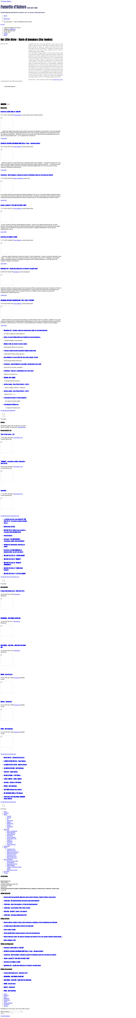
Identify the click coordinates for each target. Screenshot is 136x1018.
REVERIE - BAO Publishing (10, 786)
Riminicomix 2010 (12, 853)
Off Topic (9, 843)
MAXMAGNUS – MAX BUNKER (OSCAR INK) (10, 618)
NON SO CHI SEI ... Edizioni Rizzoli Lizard (14, 757)
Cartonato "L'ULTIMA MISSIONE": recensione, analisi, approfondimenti (14, 540)
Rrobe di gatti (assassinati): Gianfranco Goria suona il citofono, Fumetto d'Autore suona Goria (30, 897)
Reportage (10, 841)
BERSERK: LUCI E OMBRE (9, 377)
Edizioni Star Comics (58, 79)
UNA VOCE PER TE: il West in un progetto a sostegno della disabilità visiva (15, 531)
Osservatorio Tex (18, 437)
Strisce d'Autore (8, 859)
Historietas (10, 820)
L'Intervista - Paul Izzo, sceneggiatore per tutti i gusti (18, 371)
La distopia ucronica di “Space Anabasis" (15, 398)
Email (5, 35)
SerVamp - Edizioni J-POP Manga (12, 782)
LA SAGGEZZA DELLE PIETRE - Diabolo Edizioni (15, 765)
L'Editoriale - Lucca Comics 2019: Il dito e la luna (17, 908)
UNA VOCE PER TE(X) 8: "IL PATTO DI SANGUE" (15, 573)
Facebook (7, 1016)
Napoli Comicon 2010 (13, 852)
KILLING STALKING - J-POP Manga (12, 775)
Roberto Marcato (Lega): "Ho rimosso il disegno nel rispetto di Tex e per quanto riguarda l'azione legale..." (33, 937)
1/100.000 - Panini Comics (11, 772)
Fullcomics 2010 (11, 850)
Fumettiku (3, 490)
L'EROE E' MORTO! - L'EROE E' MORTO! (13, 779)
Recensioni (7, 19)
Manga (9, 822)
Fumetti (9, 816)
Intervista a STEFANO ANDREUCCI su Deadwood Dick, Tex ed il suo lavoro (13, 551)
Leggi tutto (4, 138)
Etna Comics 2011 (12, 858)
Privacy (6, 873)
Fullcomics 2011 (11, 855)
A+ (1, 24)
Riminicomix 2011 (12, 856)
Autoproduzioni (11, 832)
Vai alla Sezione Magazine (8, 410)
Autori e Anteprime (18, 178)
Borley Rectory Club (12, 861)
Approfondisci (22, 427)
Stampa (6, 33)
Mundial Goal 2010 (12, 864)
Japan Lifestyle (11, 844)
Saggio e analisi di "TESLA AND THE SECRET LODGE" (14, 205)
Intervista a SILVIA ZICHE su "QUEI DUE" (11, 112)
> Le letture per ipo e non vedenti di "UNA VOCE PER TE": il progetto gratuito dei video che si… (15, 521)
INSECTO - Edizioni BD (6, 702)
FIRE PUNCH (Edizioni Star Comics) (13, 789)
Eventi (8, 825)
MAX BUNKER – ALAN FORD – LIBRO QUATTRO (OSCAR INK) (17, 980)
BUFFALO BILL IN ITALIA (9, 527)
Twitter (2, 1016)
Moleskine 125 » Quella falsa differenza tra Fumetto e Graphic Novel (19, 268)
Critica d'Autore (17, 115)
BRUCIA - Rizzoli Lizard (6, 674)
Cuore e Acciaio (11, 837)
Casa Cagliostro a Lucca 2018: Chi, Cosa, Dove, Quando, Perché (21, 357)
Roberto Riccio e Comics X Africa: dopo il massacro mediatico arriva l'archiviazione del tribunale (30, 922)
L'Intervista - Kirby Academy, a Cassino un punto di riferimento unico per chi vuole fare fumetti (27, 175)
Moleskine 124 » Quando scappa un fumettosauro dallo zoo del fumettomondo (25, 330)
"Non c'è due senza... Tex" (8, 434)
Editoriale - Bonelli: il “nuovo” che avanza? (15, 911)
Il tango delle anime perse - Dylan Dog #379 (12, 591)
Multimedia (10, 823)
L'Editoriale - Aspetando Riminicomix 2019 (15, 915)
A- (4, 24)
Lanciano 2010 (11, 849)
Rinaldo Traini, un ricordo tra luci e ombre (15, 344)
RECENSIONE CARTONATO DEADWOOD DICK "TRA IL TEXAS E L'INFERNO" (17, 300)
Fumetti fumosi (8, 536)
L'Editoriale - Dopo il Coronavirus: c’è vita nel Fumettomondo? (21, 904)
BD (8, 819)
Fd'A (8, 828)
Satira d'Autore (11, 865)
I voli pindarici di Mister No (11, 404)
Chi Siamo (6, 871)
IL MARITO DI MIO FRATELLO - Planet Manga (15, 761)
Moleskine (16, 272)
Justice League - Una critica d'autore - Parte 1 (16, 391)
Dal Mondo (10, 826)
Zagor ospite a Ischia (10, 929)
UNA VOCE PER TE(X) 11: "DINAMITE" (12, 559)
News (5, 814)
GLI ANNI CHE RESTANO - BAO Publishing (14, 768)
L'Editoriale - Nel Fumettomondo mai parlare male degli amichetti (21, 901)
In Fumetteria (10, 862)
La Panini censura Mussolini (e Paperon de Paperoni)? (19, 926)
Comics (9, 817)
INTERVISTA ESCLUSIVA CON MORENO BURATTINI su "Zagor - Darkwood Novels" (20, 143)
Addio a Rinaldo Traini (10, 940)
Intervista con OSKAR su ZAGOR (9, 237)
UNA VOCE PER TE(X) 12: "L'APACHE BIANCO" (14, 555)
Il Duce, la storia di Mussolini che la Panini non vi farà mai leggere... (22, 337)
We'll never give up (12, 870)
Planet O (9, 840)
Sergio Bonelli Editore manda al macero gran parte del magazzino (22, 933)
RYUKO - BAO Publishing (7, 729)
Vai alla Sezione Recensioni (8, 754)
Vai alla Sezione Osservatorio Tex (10, 516)
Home (5, 16)
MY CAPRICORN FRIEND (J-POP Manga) (13, 793)
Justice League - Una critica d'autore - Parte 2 (16, 384)
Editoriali (6, 813)
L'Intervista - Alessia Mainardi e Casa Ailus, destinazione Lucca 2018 (22, 364)
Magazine (6, 829)
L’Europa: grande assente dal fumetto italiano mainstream (20, 351)
